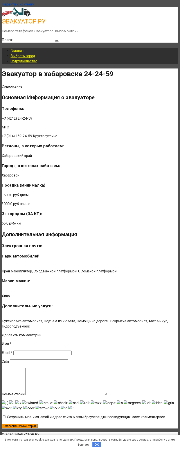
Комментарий (13, 394)
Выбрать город (23, 56)
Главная (17, 51)
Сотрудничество (24, 61)
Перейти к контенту (18, 4)
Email (7, 353)
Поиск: (8, 40)
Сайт (5, 361)
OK (97, 444)
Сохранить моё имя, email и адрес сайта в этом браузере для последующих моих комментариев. (86, 417)
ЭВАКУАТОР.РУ (24, 21)
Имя (6, 344)
